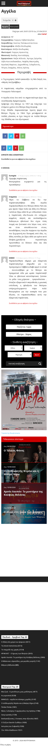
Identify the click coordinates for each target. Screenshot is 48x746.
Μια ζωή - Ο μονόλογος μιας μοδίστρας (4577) (19, 691)
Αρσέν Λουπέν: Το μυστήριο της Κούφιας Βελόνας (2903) (23, 657)
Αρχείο (5, 26)
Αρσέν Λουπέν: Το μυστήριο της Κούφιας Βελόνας (23, 493)
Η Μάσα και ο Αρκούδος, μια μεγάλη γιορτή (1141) (20, 661)
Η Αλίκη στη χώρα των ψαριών (23, 512)
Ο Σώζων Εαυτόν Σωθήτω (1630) (14, 722)
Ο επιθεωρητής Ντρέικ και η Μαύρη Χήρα (21, 472)
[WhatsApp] (22, 136)
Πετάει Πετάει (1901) (9, 707)
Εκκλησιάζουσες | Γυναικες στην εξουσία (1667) (19, 718)
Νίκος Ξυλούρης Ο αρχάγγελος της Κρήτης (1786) (20, 711)
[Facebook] (5, 136)
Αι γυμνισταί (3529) (8, 695)
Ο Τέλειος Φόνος (14, 450)
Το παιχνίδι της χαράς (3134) (12, 649)
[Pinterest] (16, 136)
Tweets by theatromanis (10, 433)
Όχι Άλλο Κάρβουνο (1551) (11, 730)
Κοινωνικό (14, 26)
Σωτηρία (12, 175)
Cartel (44, 34)
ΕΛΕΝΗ (11, 258)
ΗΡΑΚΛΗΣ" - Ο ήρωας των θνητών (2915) (17, 653)
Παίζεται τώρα (24, 326)
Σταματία (13, 197)
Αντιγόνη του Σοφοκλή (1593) (12, 726)
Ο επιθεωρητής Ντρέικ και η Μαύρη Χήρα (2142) (19, 703)
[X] (11, 136)
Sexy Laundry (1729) (9, 715)
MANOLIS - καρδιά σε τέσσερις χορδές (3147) (18, 699)
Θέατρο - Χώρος (24, 334)
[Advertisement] (24, 550)
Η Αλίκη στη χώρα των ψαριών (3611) (15, 642)
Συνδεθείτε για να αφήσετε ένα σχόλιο (23, 190)
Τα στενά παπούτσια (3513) (11, 646)
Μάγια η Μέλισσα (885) (10, 665)
